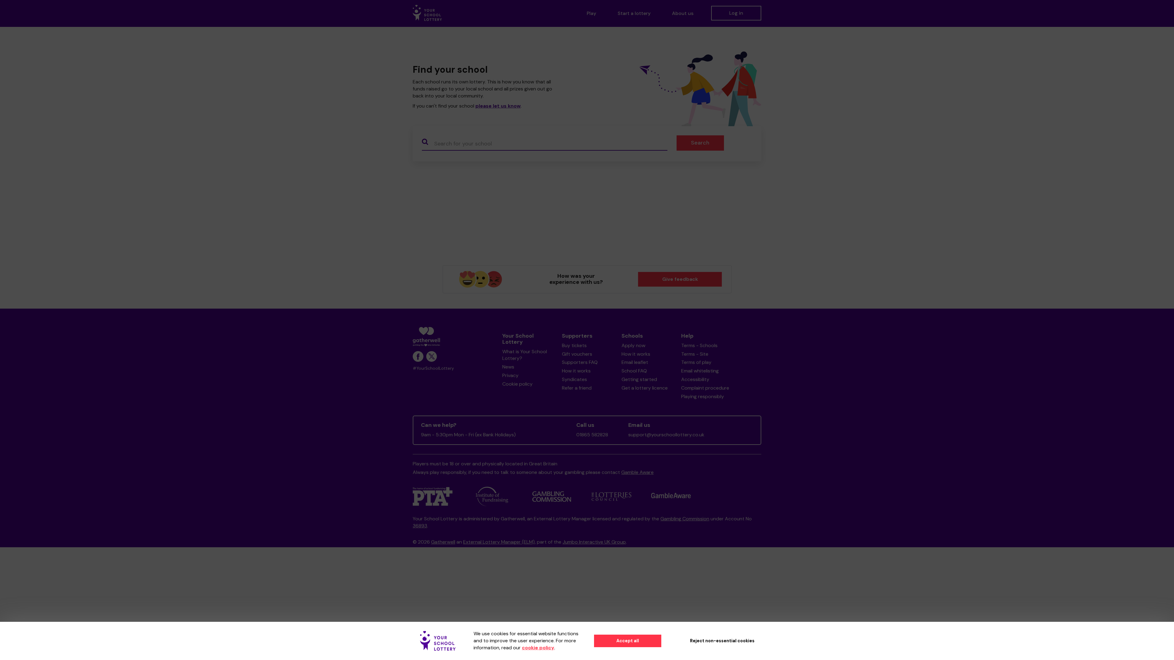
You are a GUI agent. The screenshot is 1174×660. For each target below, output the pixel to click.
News (508, 367)
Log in (736, 13)
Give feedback (680, 279)
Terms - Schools (699, 345)
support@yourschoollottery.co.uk (666, 434)
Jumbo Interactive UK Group (594, 542)
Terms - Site (694, 354)
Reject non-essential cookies (722, 641)
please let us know (498, 106)
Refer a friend (577, 388)
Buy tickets (574, 345)
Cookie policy (517, 384)
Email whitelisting (700, 371)
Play (591, 13)
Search (700, 142)
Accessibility (695, 379)
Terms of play (696, 362)
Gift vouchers (577, 354)
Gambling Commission (684, 518)
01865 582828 (592, 434)
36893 (420, 525)
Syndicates (574, 379)
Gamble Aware (637, 472)
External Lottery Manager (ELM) (499, 542)
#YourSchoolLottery (433, 368)
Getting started (639, 379)
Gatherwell (443, 542)
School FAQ (634, 371)
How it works (576, 371)
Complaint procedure (705, 388)
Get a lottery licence (645, 388)
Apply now (633, 345)
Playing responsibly (702, 396)
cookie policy (538, 647)
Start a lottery (634, 13)
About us (682, 13)
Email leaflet (635, 362)
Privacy (510, 375)
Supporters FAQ (580, 362)
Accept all (627, 641)
